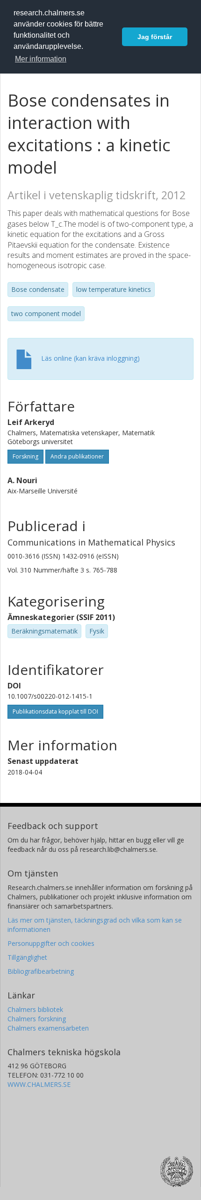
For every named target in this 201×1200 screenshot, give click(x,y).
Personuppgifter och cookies (50, 943)
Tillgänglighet (27, 957)
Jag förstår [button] (154, 36)
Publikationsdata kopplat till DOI (55, 711)
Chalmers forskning (36, 1018)
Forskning (25, 456)
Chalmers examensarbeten (48, 1028)
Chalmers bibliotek (35, 1009)
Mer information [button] (40, 59)
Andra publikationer (77, 456)
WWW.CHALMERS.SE (39, 1084)
